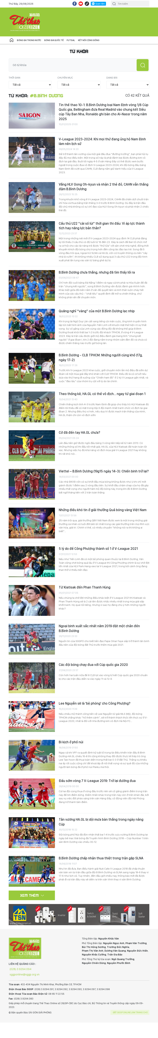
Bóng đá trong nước (29, 40)
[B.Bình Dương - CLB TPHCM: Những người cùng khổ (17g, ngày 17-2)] (32, 368)
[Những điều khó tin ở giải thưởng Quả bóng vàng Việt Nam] (32, 523)
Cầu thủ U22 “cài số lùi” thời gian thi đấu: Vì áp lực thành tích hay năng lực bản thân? (102, 225)
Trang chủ (11, 40)
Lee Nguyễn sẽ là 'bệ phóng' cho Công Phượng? (94, 703)
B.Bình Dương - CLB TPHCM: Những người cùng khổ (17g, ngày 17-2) (101, 357)
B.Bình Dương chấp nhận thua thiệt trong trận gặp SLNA (101, 858)
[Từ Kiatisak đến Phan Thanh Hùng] (32, 600)
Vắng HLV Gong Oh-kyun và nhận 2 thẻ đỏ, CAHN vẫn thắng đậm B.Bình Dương (103, 186)
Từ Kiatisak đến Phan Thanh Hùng (84, 587)
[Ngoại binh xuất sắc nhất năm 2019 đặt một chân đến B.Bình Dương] (32, 639)
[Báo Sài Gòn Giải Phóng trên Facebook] (74, 3)
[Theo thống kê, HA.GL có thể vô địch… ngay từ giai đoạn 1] (32, 407)
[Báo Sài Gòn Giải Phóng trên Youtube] (80, 3)
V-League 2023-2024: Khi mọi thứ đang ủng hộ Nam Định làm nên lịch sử (102, 141)
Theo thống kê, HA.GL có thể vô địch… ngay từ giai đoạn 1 (102, 394)
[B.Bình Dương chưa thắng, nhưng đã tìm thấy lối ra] (32, 285)
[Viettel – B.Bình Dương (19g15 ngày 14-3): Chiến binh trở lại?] (32, 484)
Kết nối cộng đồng (88, 40)
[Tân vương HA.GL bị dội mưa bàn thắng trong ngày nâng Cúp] (32, 832)
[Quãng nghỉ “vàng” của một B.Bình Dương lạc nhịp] (32, 324)
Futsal (71, 40)
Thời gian (14, 77)
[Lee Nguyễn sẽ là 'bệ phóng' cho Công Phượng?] (32, 716)
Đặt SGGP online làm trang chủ (130, 1012)
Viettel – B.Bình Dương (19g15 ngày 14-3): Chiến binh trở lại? (104, 471)
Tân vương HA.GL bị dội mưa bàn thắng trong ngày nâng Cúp (101, 821)
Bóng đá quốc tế (54, 40)
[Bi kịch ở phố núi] (32, 755)
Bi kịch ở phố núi (71, 742)
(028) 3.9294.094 (20, 969)
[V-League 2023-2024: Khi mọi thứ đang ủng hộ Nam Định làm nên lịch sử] (32, 152)
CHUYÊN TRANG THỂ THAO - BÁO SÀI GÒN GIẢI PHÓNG (25, 22)
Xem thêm (29, 895)
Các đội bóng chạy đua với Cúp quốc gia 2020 (93, 665)
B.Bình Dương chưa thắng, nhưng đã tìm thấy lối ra (97, 272)
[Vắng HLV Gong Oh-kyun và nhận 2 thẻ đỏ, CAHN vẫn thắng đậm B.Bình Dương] (32, 197)
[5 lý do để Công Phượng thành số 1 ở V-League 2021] (32, 561)
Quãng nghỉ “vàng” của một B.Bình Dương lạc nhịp (97, 311)
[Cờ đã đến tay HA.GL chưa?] (32, 445)
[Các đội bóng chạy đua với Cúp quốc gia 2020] (32, 677)
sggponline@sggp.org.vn (25, 974)
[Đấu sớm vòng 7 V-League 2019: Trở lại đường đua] (32, 793)
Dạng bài (111, 77)
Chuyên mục (65, 77)
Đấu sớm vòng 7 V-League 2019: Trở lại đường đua (97, 781)
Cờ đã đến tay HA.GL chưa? (79, 432)
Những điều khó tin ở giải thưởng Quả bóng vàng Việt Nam (102, 510)
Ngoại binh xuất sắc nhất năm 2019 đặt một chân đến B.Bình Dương (99, 628)
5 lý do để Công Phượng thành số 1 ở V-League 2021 (98, 549)
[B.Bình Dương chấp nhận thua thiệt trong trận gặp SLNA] (32, 871)
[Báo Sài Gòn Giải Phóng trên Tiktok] (87, 3)
